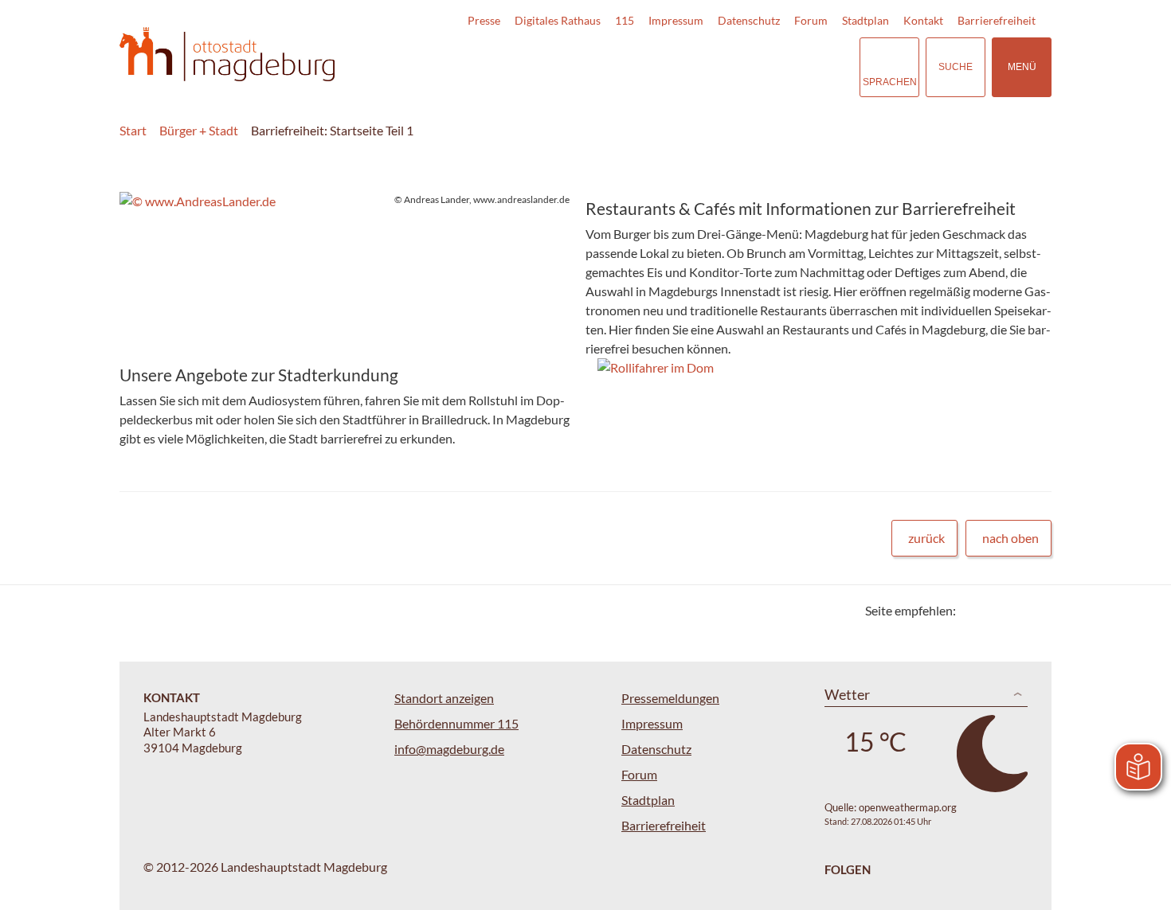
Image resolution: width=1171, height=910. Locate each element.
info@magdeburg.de (449, 748)
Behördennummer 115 (456, 723)
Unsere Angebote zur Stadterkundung (258, 375)
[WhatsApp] (1034, 610)
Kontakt (923, 20)
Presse (484, 20)
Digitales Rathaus (558, 20)
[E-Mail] (1014, 610)
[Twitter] (974, 610)
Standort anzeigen (444, 697)
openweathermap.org (908, 807)
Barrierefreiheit (997, 20)
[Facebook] (994, 610)
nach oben (1010, 537)
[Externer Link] (736, 67)
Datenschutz (749, 20)
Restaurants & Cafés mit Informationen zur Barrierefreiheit (801, 208)
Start (133, 130)
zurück (926, 537)
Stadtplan (865, 20)
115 (624, 20)
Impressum (675, 20)
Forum (811, 20)
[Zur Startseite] (227, 54)
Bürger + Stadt (198, 130)
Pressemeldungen (670, 697)
